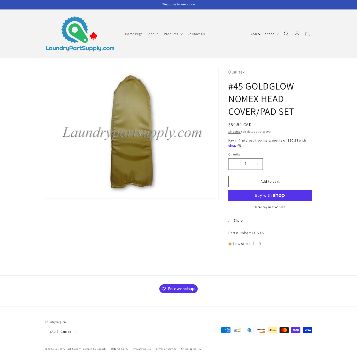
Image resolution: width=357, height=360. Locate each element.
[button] (173, 34)
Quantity (234, 154)
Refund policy (119, 349)
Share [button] (238, 220)
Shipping (234, 131)
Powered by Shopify (94, 349)
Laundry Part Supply (68, 349)
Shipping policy (191, 349)
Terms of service (166, 349)
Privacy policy (142, 349)
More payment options (270, 207)
